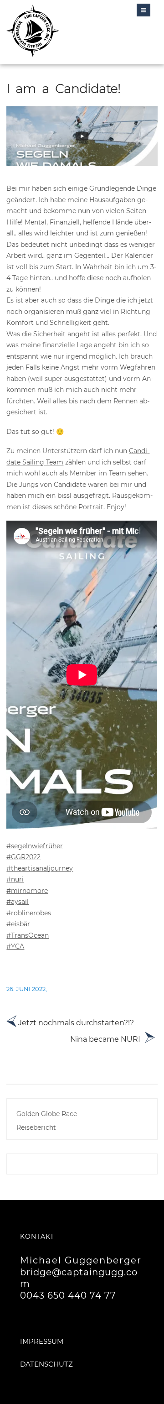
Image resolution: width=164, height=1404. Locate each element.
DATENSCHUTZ (46, 1364)
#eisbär (18, 924)
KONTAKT (37, 1236)
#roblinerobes (28, 913)
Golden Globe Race (46, 1114)
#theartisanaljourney (39, 868)
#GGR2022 (23, 857)
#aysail (17, 902)
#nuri (15, 879)
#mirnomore (27, 891)
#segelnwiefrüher (34, 846)
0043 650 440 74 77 (68, 1295)
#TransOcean (27, 935)
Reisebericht (36, 1127)
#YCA (15, 946)
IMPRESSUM (41, 1341)
